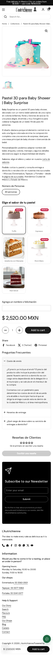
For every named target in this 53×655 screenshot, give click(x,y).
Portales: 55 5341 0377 (12, 593)
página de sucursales (14, 176)
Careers (5, 628)
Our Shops (7, 620)
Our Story (6, 605)
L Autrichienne (26, 643)
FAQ (4, 616)
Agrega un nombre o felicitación (19, 301)
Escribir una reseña (26, 453)
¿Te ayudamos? (47, 639)
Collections (14, 24)
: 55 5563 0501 (21, 582)
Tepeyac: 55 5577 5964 (13, 588)
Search (5, 609)
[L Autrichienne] (26, 9)
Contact (6, 632)
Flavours (6, 613)
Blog (4, 624)
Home (4, 24)
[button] (5, 330)
